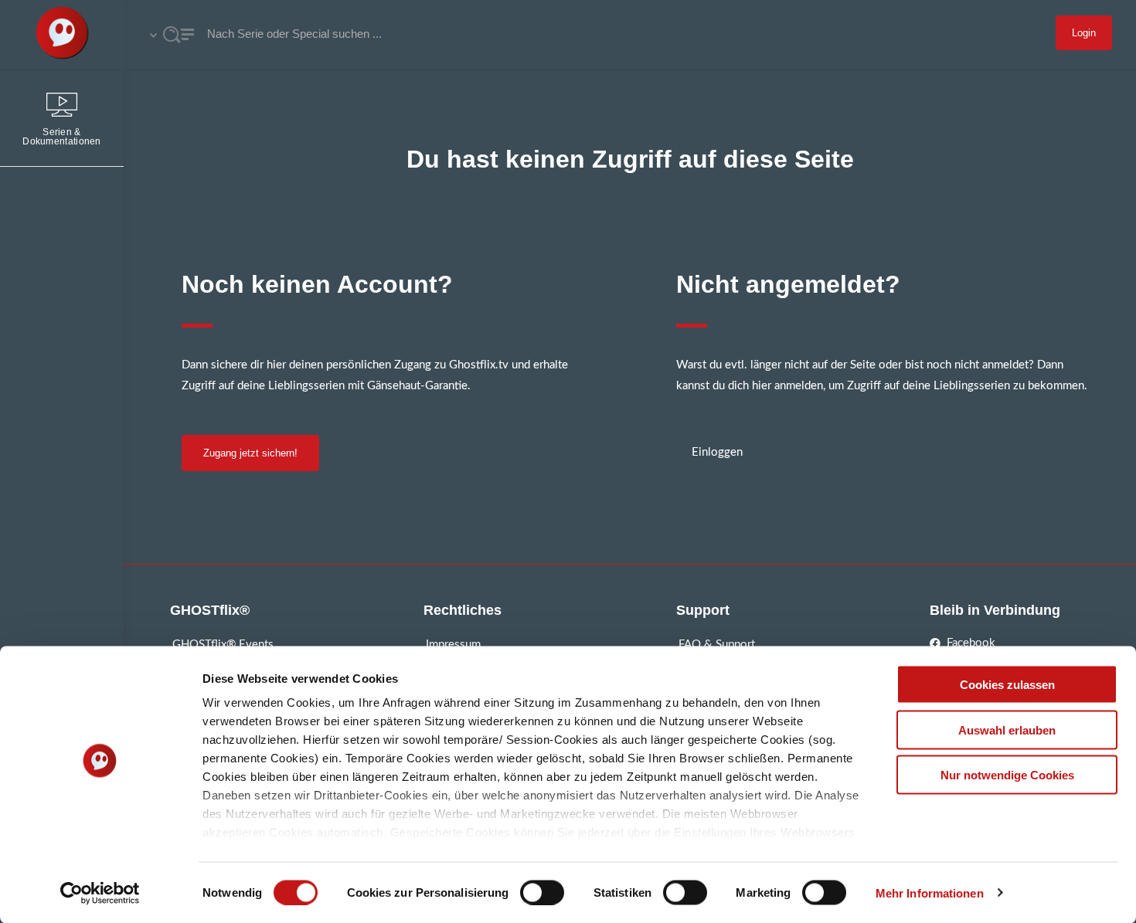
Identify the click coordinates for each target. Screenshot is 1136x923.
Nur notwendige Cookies (1007, 775)
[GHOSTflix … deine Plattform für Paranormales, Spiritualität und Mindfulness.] (62, 35)
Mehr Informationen (930, 892)
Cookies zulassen (1007, 684)
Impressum (453, 644)
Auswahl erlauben (1007, 729)
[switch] (542, 892)
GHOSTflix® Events (223, 644)
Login (1084, 33)
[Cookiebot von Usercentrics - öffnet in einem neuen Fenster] (100, 892)
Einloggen (717, 452)
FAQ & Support (717, 644)
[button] (250, 453)
